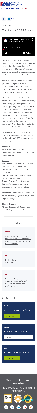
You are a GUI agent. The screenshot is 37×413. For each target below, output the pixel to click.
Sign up (10, 316)
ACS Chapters (5, 8)
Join (12, 8)
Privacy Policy (19, 388)
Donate (24, 8)
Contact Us (7, 388)
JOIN (10, 358)
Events (18, 8)
